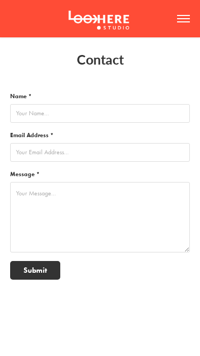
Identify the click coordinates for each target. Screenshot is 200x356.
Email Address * (31, 135)
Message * (24, 174)
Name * (20, 96)
